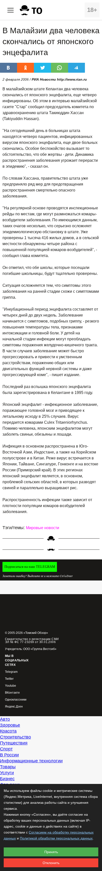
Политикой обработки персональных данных (56, 838)
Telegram (11, 672)
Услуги (7, 772)
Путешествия (13, 743)
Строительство (15, 737)
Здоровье (10, 725)
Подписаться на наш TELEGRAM (29, 567)
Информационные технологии (31, 760)
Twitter (9, 678)
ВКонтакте (12, 692)
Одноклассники (15, 699)
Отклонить (51, 863)
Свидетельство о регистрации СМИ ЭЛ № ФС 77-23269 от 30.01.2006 (32, 641)
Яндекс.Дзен (14, 706)
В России (9, 754)
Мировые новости (42, 528)
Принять (51, 852)
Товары (8, 766)
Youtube (10, 685)
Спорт (6, 748)
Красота (8, 731)
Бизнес (7, 778)
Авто (5, 719)
